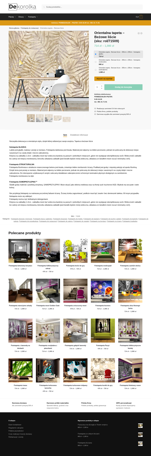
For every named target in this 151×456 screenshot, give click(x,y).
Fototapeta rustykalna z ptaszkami (48, 346)
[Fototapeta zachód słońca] (130, 251)
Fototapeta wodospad (102, 266)
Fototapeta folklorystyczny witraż (48, 267)
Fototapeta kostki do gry (102, 385)
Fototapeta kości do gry (75, 266)
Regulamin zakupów (15, 428)
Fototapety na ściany (114, 221)
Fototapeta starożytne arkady (20, 305)
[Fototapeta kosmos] (103, 291)
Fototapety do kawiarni (91, 219)
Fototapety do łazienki (130, 219)
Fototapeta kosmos (102, 305)
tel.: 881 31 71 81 (93, 23)
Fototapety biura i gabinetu (42, 219)
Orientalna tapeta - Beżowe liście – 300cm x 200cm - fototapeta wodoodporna (119, 69)
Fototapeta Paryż (103, 345)
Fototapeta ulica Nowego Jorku (130, 307)
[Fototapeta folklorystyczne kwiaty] (130, 331)
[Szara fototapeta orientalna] (141, 33)
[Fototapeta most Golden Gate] (48, 291)
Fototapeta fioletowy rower (130, 385)
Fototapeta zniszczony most (75, 305)
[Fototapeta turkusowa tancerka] (48, 370)
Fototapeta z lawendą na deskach (20, 346)
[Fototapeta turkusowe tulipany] (75, 370)
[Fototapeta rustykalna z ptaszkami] (48, 331)
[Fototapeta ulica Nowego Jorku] (130, 291)
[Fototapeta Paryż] (103, 331)
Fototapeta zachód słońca (130, 266)
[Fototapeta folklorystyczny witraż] (48, 251)
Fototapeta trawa (20, 385)
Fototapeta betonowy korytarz (20, 266)
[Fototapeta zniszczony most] (75, 291)
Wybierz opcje (20, 276)
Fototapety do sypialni (81, 221)
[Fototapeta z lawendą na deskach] (20, 331)
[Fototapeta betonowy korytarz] (20, 251)
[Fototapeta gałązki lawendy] (75, 331)
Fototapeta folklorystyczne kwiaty (130, 346)
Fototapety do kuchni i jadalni (110, 219)
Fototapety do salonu (65, 221)
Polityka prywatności (16, 431)
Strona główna (14, 28)
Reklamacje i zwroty (15, 437)
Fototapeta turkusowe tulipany (75, 385)
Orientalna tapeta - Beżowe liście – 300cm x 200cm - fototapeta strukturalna (119, 61)
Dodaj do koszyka (123, 87)
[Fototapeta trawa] (20, 370)
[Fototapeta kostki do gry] (103, 370)
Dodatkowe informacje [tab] (79, 135)
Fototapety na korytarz (98, 221)
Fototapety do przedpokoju (28, 221)
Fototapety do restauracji (29, 28)
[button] (85, 34)
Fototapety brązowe (60, 219)
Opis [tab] (65, 135)
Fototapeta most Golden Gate (47, 305)
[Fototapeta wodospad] (103, 251)
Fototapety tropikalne (129, 221)
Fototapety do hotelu (75, 219)
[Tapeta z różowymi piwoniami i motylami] (139, 33)
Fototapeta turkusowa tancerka (48, 386)
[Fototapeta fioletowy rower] (130, 370)
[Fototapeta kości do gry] (75, 251)
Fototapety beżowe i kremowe (21, 219)
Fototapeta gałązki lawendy (75, 345)
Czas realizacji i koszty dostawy (20, 434)
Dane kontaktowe (14, 425)
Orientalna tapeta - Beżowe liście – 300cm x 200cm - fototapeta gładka (119, 53)
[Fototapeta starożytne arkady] (20, 291)
